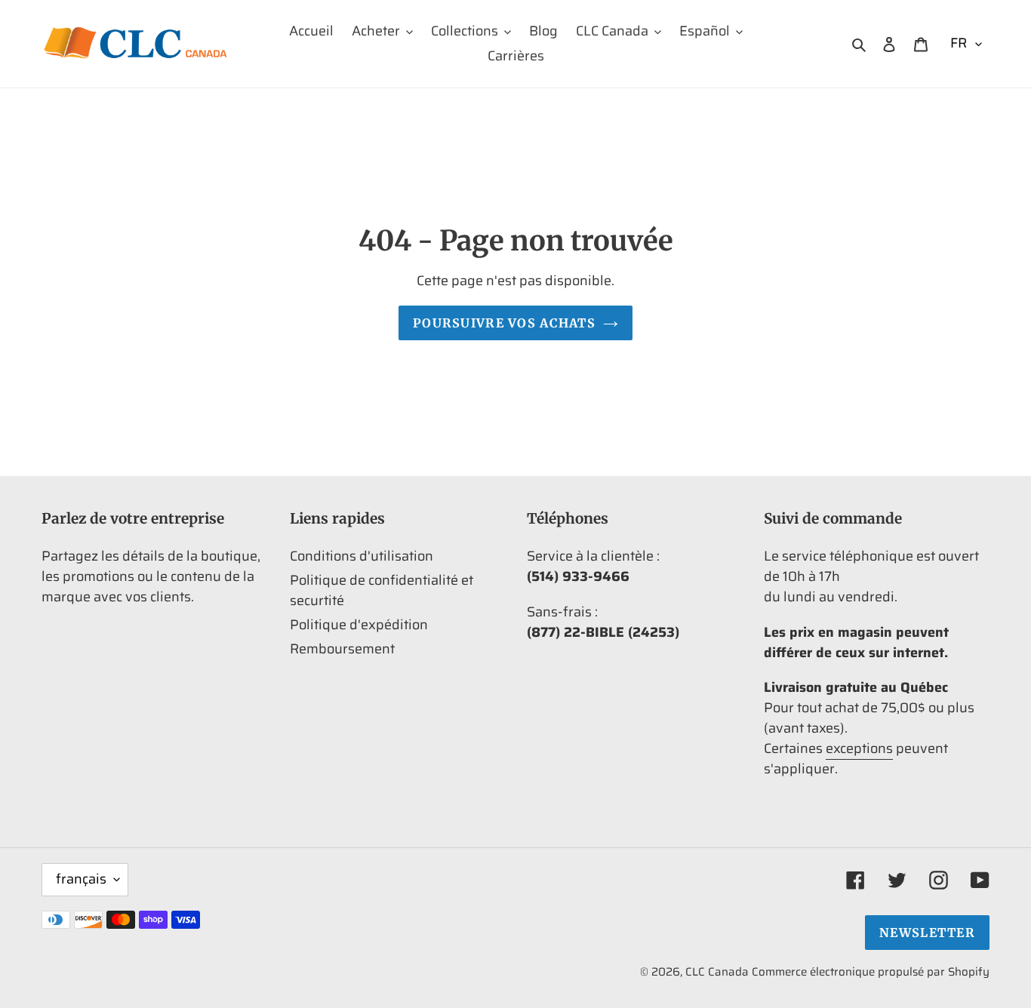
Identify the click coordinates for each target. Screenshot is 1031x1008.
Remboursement (342, 648)
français (81, 879)
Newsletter (927, 932)
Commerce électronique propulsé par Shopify (870, 972)
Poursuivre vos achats (504, 322)
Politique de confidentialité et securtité (381, 590)
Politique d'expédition (359, 624)
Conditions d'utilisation (361, 556)
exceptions (859, 748)
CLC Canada (717, 972)
